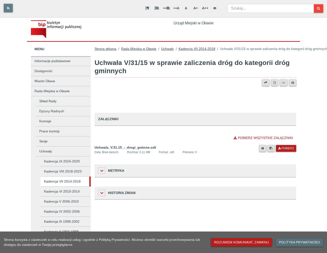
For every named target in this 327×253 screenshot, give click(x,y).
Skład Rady (47, 101)
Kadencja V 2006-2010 (61, 201)
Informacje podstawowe (52, 61)
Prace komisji (49, 131)
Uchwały (45, 151)
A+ (195, 8)
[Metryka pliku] (262, 148)
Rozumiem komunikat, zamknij (241, 242)
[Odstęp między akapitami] (147, 8)
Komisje (45, 121)
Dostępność (43, 71)
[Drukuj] (292, 82)
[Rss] (8, 8)
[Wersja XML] (283, 82)
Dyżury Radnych (51, 111)
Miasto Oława (44, 81)
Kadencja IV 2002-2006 (62, 211)
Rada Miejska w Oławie (52, 91)
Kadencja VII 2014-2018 (62, 181)
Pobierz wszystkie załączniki (265, 138)
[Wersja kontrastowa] (215, 8)
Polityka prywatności (299, 242)
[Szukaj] (318, 8)
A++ (205, 8)
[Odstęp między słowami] (167, 8)
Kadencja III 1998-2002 (61, 221)
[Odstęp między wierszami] (157, 8)
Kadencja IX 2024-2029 (62, 161)
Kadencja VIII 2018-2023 (63, 171)
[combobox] (271, 8)
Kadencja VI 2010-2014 (62, 191)
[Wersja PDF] (274, 82)
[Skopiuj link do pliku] (271, 148)
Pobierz (288, 148)
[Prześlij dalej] (265, 82)
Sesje (43, 141)
